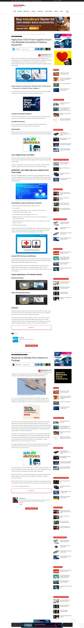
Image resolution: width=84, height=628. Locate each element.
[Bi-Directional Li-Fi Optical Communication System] (56, 74)
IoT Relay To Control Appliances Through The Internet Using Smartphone (65, 79)
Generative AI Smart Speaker (65, 83)
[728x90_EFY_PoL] (42, 627)
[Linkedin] (57, 0)
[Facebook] (54, 0)
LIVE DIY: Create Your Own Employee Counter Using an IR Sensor (65, 193)
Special (15, 34)
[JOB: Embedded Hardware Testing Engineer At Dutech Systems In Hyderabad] (56, 258)
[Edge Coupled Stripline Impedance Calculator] (56, 293)
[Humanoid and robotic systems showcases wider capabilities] (56, 145)
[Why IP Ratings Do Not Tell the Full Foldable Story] (56, 139)
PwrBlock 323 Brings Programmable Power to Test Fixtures (65, 133)
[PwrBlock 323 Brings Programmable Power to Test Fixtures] (56, 134)
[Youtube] (60, 0)
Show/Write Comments (31, 345)
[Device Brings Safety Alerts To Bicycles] (56, 174)
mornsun (16, 333)
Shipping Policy (15, 625)
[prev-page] (54, 94)
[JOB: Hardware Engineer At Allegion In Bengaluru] (56, 264)
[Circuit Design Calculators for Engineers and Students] (56, 283)
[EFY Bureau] (14, 49)
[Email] (47, 49)
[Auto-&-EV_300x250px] (31, 151)
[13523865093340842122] (63, 64)
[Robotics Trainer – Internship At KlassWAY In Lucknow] (56, 253)
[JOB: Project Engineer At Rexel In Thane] (56, 269)
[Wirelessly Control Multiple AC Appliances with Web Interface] (56, 120)
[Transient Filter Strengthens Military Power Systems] (56, 223)
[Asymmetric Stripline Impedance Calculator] (56, 299)
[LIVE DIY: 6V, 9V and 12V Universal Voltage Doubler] (56, 204)
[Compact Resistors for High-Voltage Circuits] (56, 229)
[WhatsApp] (44, 49)
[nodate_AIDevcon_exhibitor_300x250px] (31, 110)
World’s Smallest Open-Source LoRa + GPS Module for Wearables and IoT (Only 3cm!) (65, 109)
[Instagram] (55, 0)
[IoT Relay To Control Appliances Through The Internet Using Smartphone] (56, 79)
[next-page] (56, 94)
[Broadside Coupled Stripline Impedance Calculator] (56, 288)
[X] (58, 0)
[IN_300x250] (63, 47)
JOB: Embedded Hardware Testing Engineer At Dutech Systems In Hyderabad (65, 258)
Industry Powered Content (18, 36)
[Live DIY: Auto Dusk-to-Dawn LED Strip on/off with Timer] (56, 209)
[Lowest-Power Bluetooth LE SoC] (56, 169)
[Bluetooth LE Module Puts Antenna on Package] (56, 164)
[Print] (49, 49)
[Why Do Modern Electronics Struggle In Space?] (56, 90)
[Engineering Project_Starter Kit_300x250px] (42, 30)
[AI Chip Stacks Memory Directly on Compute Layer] (56, 179)
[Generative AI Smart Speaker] (56, 85)
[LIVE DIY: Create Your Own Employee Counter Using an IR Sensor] (56, 193)
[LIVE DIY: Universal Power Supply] (56, 199)
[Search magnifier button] (67, 11)
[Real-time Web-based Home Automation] (56, 104)
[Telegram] (36, 49)
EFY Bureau (18, 49)
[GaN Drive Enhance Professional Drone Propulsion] (56, 234)
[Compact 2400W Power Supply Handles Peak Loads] (56, 239)
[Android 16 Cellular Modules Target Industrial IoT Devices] (56, 150)
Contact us (20, 625)
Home (12, 34)
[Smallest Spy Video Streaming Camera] (56, 115)
